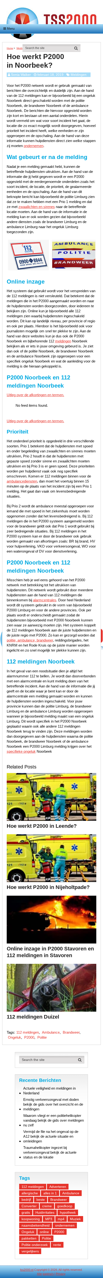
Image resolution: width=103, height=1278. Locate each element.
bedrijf (26, 1199)
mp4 (61, 1219)
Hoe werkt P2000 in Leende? (42, 826)
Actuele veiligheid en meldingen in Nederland (49, 1090)
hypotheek (68, 1212)
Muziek (75, 1219)
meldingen (63, 341)
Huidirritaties (44, 1212)
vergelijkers (30, 1251)
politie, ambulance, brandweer (30, 640)
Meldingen (78, 75)
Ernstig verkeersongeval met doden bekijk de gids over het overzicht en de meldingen (53, 1104)
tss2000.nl (27, 1270)
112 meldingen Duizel (33, 1017)
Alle (39, 1274)
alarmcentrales (44, 600)
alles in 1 (50, 1193)
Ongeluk (14, 1037)
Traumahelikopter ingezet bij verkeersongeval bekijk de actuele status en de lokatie (49, 1152)
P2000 (29, 1037)
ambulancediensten (22, 481)
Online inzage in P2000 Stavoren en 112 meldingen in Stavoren (50, 952)
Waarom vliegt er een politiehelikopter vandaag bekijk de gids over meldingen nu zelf (53, 1120)
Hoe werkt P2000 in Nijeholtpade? (48, 887)
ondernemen (33, 146)
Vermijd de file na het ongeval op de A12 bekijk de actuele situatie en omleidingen (50, 1136)
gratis (26, 1212)
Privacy (60, 1274)
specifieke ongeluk (21, 751)
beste (40, 1199)
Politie (42, 1037)
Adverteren (57, 1187)
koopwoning (31, 1219)
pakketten (29, 1238)
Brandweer (71, 1032)
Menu (11, 28)
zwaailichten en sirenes (36, 207)
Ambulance (51, 1032)
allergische (30, 1193)
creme (47, 1206)
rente (57, 1245)
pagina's (48, 1274)
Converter (29, 1206)
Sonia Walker (21, 75)
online (44, 1232)
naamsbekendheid (36, 1225)
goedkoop (64, 1206)
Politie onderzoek (35, 1245)
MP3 (48, 1219)
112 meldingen (27, 1032)
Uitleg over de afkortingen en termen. (35, 395)
